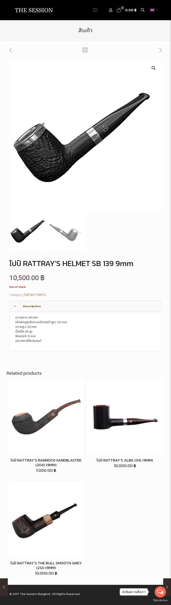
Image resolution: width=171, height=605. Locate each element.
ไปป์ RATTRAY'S (35, 295)
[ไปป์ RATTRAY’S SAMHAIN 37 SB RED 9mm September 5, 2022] (4, 587)
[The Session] (34, 10)
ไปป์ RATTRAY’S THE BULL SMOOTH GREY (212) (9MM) (46, 565)
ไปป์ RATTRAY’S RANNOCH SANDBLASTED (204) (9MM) (46, 462)
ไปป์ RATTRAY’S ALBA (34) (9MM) (125, 460)
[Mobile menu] (95, 10)
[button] (153, 68)
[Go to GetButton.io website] (160, 600)
